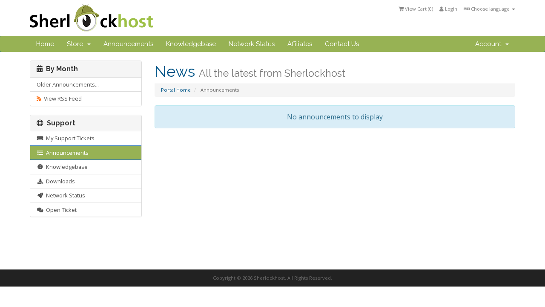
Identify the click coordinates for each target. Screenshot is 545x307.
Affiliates (299, 44)
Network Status (252, 44)
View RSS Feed (61, 98)
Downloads (59, 181)
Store (76, 44)
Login (450, 9)
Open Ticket (60, 210)
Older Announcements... (68, 84)
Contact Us (342, 44)
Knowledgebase (191, 44)
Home (45, 44)
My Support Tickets (69, 138)
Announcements (128, 44)
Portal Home (176, 90)
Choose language (490, 9)
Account (490, 44)
